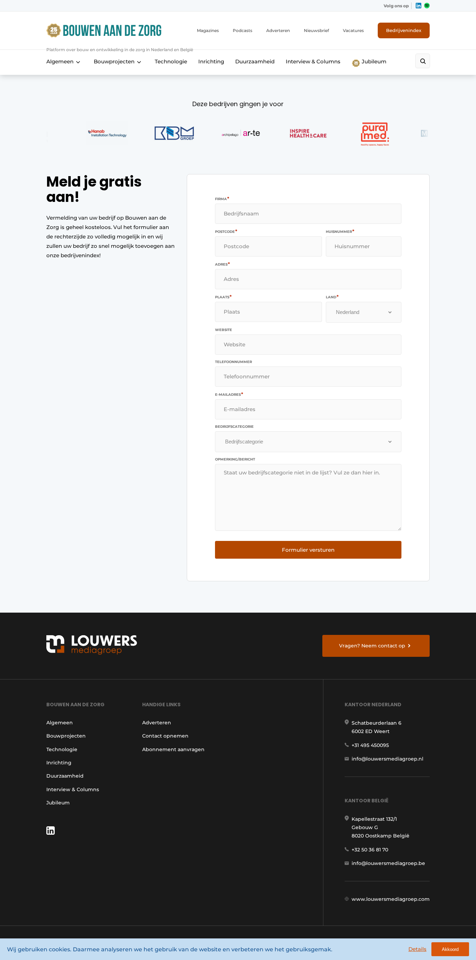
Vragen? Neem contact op (372, 646)
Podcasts (242, 30)
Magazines (208, 30)
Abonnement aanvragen (173, 749)
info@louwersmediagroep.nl (387, 759)
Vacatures (353, 30)
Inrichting (211, 61)
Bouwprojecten (114, 61)
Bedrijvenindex (403, 30)
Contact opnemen (165, 736)
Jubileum (373, 61)
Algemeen (60, 61)
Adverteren (278, 30)
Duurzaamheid (255, 61)
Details (417, 949)
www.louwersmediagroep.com (391, 899)
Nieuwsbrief (316, 30)
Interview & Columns (313, 61)
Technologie (171, 61)
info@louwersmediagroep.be (388, 863)
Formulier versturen (308, 549)
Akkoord (450, 949)
